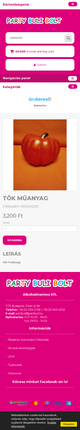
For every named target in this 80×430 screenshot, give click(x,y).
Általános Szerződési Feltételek (28, 339)
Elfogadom (68, 424)
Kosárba (14, 240)
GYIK (11, 356)
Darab (6, 222)
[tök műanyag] (40, 154)
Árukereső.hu (40, 105)
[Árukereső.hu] (40, 100)
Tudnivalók (15, 365)
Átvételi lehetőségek (21, 348)
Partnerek (14, 373)
